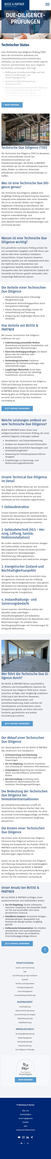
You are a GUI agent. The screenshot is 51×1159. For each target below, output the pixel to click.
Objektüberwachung (24, 1019)
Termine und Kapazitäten (25, 984)
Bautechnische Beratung (25, 1011)
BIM (24, 972)
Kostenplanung (25, 1007)
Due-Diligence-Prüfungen (25, 1050)
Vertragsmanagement (25, 988)
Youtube (19, 1137)
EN (28, 1143)
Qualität (25, 980)
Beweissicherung (25, 1046)
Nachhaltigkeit (25, 1115)
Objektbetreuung (25, 1023)
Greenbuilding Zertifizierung (24, 995)
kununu (23, 1137)
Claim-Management (25, 991)
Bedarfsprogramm (25, 1038)
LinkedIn (27, 1137)
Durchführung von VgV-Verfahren (25, 976)
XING (32, 1137)
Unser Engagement (26, 1118)
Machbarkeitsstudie (24, 1042)
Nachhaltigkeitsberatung (25, 1034)
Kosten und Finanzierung (25, 968)
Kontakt (25, 1122)
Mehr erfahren (12, 105)
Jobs (25, 1126)
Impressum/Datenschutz (25, 1130)
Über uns (25, 1111)
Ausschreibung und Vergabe (24, 1015)
